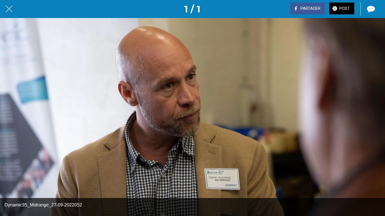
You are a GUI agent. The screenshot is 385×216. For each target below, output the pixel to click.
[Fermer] (9, 9)
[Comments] (370, 9)
